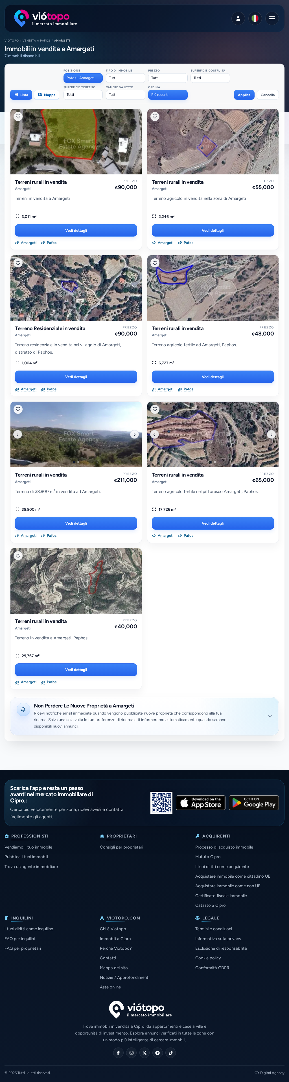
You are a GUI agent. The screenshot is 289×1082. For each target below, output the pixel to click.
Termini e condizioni (213, 928)
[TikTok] (170, 1053)
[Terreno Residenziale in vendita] (76, 288)
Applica (244, 95)
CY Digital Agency (269, 1073)
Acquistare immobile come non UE (227, 885)
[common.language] (255, 18)
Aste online (110, 987)
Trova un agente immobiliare (31, 866)
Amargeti (22, 189)
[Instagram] (131, 1053)
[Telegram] (157, 1053)
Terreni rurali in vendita (41, 182)
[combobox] (83, 78)
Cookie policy (208, 957)
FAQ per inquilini (20, 938)
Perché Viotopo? (116, 948)
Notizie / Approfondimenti (124, 977)
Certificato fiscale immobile (221, 895)
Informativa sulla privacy (218, 938)
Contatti (108, 957)
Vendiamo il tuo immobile (28, 847)
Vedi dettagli (76, 230)
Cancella (268, 95)
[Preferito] (18, 116)
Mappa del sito (114, 967)
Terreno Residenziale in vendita (50, 328)
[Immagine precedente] (17, 434)
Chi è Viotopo (113, 928)
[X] (144, 1053)
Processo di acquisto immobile (224, 847)
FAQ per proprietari (23, 948)
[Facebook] (118, 1053)
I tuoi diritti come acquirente (222, 866)
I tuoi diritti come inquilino (29, 928)
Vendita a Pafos (36, 40)
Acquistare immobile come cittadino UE (232, 876)
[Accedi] (238, 18)
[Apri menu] (272, 18)
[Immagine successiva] (134, 434)
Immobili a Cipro (115, 938)
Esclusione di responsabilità (221, 948)
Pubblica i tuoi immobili (26, 856)
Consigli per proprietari (121, 847)
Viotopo (12, 40)
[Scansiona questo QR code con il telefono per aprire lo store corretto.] (161, 803)
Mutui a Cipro (208, 856)
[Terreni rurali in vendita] (76, 141)
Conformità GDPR (212, 967)
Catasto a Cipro (210, 905)
